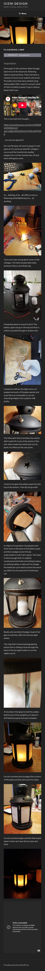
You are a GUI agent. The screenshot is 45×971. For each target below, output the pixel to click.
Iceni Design (16, 3)
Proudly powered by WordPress (16, 965)
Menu (24, 13)
